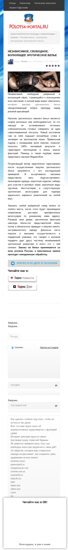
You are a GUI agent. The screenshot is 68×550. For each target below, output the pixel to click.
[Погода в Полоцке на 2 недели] (49, 347)
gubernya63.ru (18, 464)
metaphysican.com (19, 468)
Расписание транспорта (45, 3)
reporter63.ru (17, 475)
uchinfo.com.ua (18, 471)
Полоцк (12, 3)
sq (12, 496)
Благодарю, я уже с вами (34, 544)
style (13, 482)
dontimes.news (18, 461)
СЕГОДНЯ (15, 385)
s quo (13, 492)
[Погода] (17, 347)
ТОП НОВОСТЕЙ (18, 405)
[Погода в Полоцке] (35, 343)
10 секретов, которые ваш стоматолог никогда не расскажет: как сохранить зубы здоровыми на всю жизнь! (33, 454)
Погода (14, 336)
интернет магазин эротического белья (34, 104)
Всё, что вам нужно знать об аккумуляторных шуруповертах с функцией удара (34, 429)
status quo (15, 485)
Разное (24, 61)
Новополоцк (25, 3)
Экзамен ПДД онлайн (18, 8)
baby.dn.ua (16, 478)
